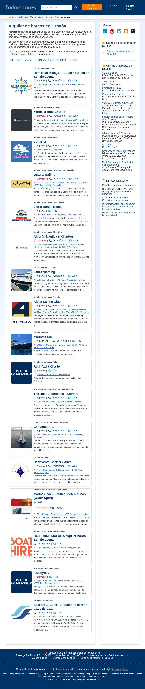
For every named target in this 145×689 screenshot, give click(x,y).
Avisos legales (39, 658)
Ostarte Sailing (44, 174)
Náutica (48, 17)
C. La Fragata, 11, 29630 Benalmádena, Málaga (58, 548)
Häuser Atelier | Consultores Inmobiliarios (115, 198)
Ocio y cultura (36, 17)
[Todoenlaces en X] (133, 31)
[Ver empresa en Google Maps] (117, 669)
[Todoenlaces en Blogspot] (126, 31)
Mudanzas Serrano (123, 185)
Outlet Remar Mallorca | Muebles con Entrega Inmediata (118, 206)
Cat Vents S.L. (44, 427)
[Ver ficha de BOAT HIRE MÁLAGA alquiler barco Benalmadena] (21, 547)
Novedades (111, 5)
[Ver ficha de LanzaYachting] (21, 280)
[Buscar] (75, 7)
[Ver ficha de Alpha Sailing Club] (21, 312)
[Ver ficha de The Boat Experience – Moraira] (21, 403)
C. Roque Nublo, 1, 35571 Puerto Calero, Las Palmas (61, 280)
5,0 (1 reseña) (55, 508)
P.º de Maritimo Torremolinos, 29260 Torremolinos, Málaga (63, 514)
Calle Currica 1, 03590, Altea (49, 150)
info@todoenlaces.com (116, 655)
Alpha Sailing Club (47, 301)
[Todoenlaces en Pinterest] (112, 31)
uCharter (40, 141)
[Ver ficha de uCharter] (21, 151)
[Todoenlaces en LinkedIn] (105, 31)
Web (74, 80)
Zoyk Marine (108, 81)
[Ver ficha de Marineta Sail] (21, 344)
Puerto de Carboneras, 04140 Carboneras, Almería (60, 617)
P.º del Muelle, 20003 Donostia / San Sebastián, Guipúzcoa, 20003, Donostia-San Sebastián (62, 184)
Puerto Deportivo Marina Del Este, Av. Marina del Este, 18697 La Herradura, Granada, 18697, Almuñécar (60, 245)
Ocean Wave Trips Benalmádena (118, 151)
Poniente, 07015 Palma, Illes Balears (53, 374)
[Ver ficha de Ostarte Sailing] (21, 184)
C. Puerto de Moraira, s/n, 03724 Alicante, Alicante (59, 402)
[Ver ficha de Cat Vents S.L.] (21, 437)
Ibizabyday (41, 573)
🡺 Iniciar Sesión (129, 7)
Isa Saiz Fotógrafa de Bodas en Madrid (118, 214)
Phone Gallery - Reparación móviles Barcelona (118, 191)
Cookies (109, 658)
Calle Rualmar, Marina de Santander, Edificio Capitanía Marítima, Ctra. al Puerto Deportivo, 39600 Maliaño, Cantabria (61, 311)
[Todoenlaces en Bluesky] (119, 31)
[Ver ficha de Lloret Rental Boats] (21, 215)
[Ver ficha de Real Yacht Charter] (21, 373)
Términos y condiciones (63, 658)
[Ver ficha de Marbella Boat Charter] (21, 120)
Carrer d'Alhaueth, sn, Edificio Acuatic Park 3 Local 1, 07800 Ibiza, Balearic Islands (59, 582)
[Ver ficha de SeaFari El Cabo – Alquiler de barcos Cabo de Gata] (21, 616)
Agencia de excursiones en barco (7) (120, 52)
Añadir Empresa (92, 6)
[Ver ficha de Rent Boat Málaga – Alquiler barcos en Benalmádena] (21, 85)
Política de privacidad (90, 658)
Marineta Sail (43, 337)
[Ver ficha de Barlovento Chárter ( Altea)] (21, 471)
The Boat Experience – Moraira (56, 393)
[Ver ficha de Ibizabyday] (21, 582)
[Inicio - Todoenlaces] (20, 7)
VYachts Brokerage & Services (117, 103)
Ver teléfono (58, 80)
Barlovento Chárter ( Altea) (53, 462)
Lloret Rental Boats (48, 207)
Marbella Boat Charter (50, 112)
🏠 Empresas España (18, 17)
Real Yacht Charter (47, 366)
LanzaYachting (44, 272)
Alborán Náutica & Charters (54, 236)
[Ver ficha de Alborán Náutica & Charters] (21, 247)
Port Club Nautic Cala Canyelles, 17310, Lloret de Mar (61, 215)
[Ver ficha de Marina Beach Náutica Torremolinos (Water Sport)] (21, 508)
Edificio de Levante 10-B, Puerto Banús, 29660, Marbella (62, 120)
